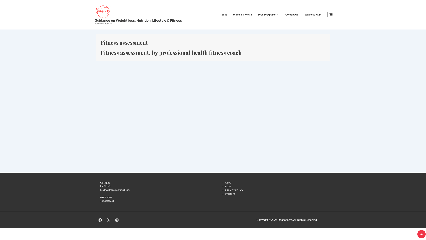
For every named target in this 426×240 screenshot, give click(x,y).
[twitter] (109, 220)
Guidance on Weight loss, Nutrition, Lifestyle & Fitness (138, 20)
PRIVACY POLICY (234, 190)
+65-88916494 (107, 201)
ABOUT (229, 183)
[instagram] (117, 220)
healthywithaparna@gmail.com (115, 190)
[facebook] (100, 220)
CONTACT (230, 194)
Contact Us (291, 14)
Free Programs (267, 14)
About (223, 14)
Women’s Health (242, 14)
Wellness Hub (313, 14)
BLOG (228, 186)
